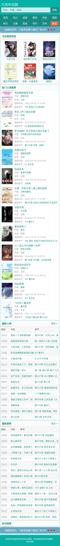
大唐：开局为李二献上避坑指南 (30, 188)
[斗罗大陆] (10, 42)
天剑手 (14, 464)
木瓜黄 (24, 210)
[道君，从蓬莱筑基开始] (30, 64)
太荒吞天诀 (16, 511)
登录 (54, 23)
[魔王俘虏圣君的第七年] (10, 64)
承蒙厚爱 (15, 405)
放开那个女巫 (30, 59)
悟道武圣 (19, 169)
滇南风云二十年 (18, 482)
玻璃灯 (49, 81)
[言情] (4, 341)
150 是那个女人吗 (44, 487)
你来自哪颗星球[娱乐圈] (22, 352)
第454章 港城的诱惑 (45, 452)
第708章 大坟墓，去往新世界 (38, 260)
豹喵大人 (25, 268)
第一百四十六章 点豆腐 (46, 341)
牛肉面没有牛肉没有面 (31, 134)
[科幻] (4, 376)
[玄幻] (4, 335)
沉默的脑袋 (26, 191)
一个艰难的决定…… (44, 393)
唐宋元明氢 (26, 249)
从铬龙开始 (16, 358)
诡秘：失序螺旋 (18, 393)
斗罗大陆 (10, 59)
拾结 (23, 115)
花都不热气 (20, 150)
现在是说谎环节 (22, 264)
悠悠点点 (25, 96)
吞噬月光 (15, 382)
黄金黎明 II (20, 226)
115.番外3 (29, 221)
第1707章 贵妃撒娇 (44, 435)
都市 (35, 17)
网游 (54, 17)
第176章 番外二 (42, 405)
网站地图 (30, 542)
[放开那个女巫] (30, 42)
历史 (44, 17)
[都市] (4, 347)
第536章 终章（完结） (35, 145)
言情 (15, 23)
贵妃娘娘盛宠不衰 (23, 92)
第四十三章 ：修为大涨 (46, 493)
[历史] (4, 470)
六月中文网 (9, 5)
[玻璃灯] (49, 64)
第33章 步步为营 (43, 417)
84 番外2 (39, 352)
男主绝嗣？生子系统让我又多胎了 (31, 130)
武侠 (25, 17)
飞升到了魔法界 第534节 (36, 317)
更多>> (54, 323)
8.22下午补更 (41, 358)
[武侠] (4, 411)
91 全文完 (29, 164)
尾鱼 (23, 287)
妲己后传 (15, 417)
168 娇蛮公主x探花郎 (34, 107)
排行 (35, 23)
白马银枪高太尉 (18, 499)
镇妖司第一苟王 (18, 370)
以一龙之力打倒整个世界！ (28, 245)
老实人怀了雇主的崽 (24, 111)
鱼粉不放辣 (26, 172)
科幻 (5, 23)
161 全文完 (30, 298)
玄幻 (15, 17)
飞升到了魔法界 (22, 303)
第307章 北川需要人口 (46, 376)
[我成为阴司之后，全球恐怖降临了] (49, 42)
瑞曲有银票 (26, 153)
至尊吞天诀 (16, 458)
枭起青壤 (19, 283)
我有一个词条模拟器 (20, 335)
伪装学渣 (19, 207)
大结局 (28, 183)
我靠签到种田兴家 (19, 341)
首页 (5, 17)
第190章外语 (41, 476)
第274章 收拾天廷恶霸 (46, 464)
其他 (25, 23)
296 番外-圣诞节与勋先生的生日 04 (41, 241)
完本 (44, 23)
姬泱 (23, 230)
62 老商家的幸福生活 (34, 126)
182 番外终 (30, 279)
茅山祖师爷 (16, 441)
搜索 (54, 9)
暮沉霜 (24, 306)
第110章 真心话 (42, 382)
